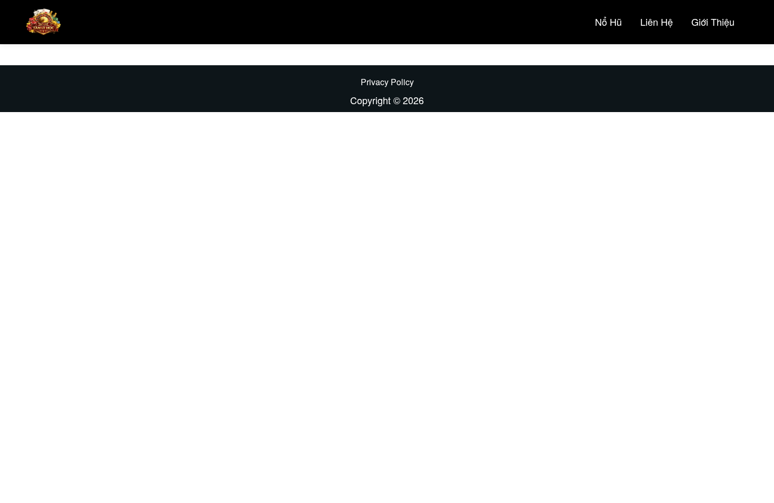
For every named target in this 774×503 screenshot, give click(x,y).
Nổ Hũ (608, 21)
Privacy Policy (387, 82)
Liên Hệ (656, 21)
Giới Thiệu (713, 21)
